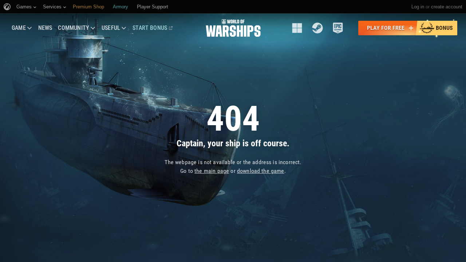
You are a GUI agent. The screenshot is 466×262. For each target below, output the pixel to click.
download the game (260, 170)
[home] (233, 28)
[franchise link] (297, 28)
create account (446, 6)
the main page (211, 170)
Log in (417, 6)
